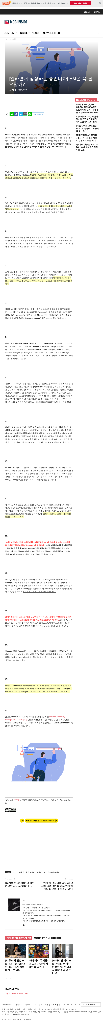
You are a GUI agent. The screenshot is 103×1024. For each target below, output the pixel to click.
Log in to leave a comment (16, 993)
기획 (26, 872)
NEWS (35, 33)
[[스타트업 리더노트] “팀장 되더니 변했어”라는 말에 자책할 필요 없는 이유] (62, 951)
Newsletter (51, 33)
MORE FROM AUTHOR (47, 938)
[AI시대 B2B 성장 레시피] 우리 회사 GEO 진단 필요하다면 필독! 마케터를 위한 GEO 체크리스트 (87, 108)
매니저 (39, 872)
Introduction (7, 1004)
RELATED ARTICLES (19, 938)
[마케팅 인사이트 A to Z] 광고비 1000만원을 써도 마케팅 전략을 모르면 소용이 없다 (57, 885)
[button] (51, 3)
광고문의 (87, 11)
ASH (14, 90)
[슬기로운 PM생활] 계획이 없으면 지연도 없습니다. (20, 884)
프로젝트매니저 (54, 872)
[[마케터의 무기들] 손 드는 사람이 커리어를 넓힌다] (39, 951)
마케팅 (32, 872)
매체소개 (18, 1004)
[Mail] (24, 926)
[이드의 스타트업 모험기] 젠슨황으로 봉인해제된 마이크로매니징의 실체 (87, 119)
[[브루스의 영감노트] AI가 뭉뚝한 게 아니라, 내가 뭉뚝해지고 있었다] (15, 951)
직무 (45, 872)
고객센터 (38, 1004)
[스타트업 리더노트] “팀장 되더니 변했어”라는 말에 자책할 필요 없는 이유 (61, 966)
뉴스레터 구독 (80, 3)
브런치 (16, 800)
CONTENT (10, 33)
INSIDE (23, 33)
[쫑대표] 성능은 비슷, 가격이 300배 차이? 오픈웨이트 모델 (87, 147)
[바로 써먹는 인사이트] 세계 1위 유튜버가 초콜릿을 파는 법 (87, 128)
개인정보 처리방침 (52, 1004)
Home (7, 39)
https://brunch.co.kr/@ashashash (32, 904)
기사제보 (28, 1004)
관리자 (20, 872)
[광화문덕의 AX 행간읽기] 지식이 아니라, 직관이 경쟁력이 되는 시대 (86, 138)
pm (14, 872)
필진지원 (96, 11)
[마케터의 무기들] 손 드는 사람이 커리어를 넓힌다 (38, 963)
